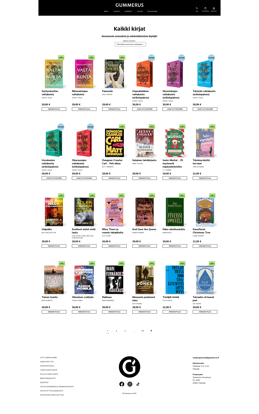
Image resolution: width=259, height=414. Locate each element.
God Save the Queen (144, 229)
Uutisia (140, 11)
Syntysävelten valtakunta (50, 93)
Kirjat (106, 11)
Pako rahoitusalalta (174, 229)
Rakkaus (107, 297)
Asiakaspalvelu (47, 366)
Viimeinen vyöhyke (83, 297)
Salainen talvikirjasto (144, 160)
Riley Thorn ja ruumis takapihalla (112, 231)
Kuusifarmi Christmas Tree (201, 231)
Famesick (107, 91)
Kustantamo (152, 11)
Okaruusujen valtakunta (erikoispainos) (80, 163)
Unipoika (47, 229)
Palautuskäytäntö (49, 374)
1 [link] (107, 331)
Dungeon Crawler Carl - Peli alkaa (112, 162)
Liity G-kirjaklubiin (48, 357)
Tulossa (116, 11)
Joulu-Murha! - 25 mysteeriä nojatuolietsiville (173, 163)
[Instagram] (129, 384)
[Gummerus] (129, 5)
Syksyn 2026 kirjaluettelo (52, 395)
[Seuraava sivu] (151, 330)
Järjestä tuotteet (129, 41)
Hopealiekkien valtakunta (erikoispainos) (140, 94)
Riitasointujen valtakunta (80, 93)
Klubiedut (128, 11)
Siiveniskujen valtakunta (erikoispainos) (171, 94)
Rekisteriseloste (48, 378)
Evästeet (44, 382)
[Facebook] (121, 384)
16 (143, 331)
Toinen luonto (50, 297)
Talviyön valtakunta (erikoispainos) (204, 93)
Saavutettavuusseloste (51, 391)
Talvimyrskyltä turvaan (201, 162)
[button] (196, 11)
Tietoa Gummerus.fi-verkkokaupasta (57, 387)
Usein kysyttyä (47, 362)
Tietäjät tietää (171, 297)
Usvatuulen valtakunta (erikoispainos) (50, 163)
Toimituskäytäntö (48, 370)
